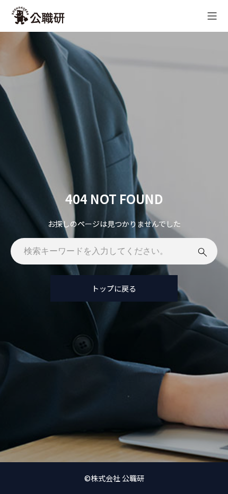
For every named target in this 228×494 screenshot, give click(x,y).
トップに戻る (114, 288)
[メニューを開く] (212, 16)
